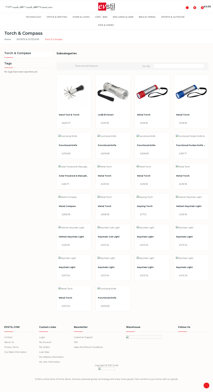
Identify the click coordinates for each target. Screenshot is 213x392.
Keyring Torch (145, 206)
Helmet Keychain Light (188, 206)
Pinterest (194, 338)
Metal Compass (67, 206)
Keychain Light (145, 236)
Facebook (180, 338)
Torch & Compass (17, 53)
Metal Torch (143, 114)
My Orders (44, 347)
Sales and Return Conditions (88, 347)
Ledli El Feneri (105, 114)
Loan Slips (44, 352)
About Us (9, 342)
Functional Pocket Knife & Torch (191, 145)
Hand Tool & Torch (69, 114)
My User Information (49, 362)
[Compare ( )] (184, 6)
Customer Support (83, 337)
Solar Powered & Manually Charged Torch (74, 176)
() (192, 6)
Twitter (187, 338)
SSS (76, 342)
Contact (8, 337)
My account (45, 342)
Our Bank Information (15, 352)
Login (42, 337)
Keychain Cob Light (109, 236)
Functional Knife (68, 145)
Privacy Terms (11, 347)
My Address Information (51, 357)
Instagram (200, 338)
